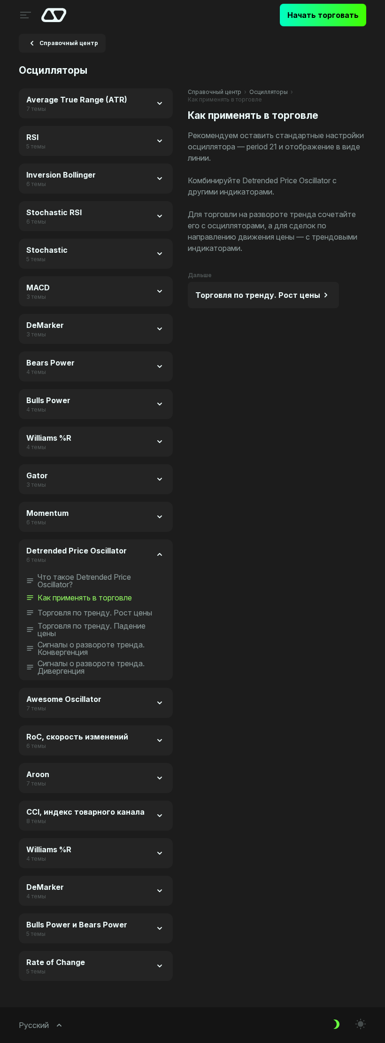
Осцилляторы (268, 91)
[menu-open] (24, 15)
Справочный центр (214, 91)
